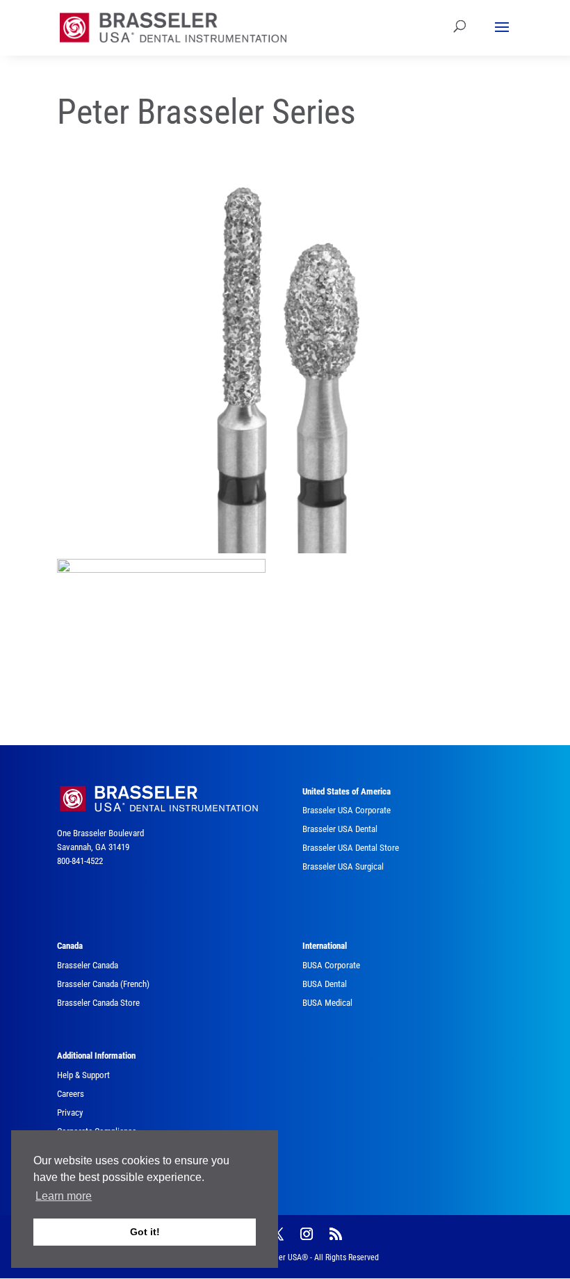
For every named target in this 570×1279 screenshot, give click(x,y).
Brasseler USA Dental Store (350, 847)
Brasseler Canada (87, 965)
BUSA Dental (324, 984)
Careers (70, 1094)
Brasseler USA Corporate (346, 810)
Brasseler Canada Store (98, 1002)
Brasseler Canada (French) (103, 984)
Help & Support (83, 1075)
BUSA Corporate (331, 965)
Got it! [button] (145, 1231)
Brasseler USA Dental (339, 829)
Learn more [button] (63, 1196)
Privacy (70, 1112)
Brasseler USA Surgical (343, 866)
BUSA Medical (327, 1002)
